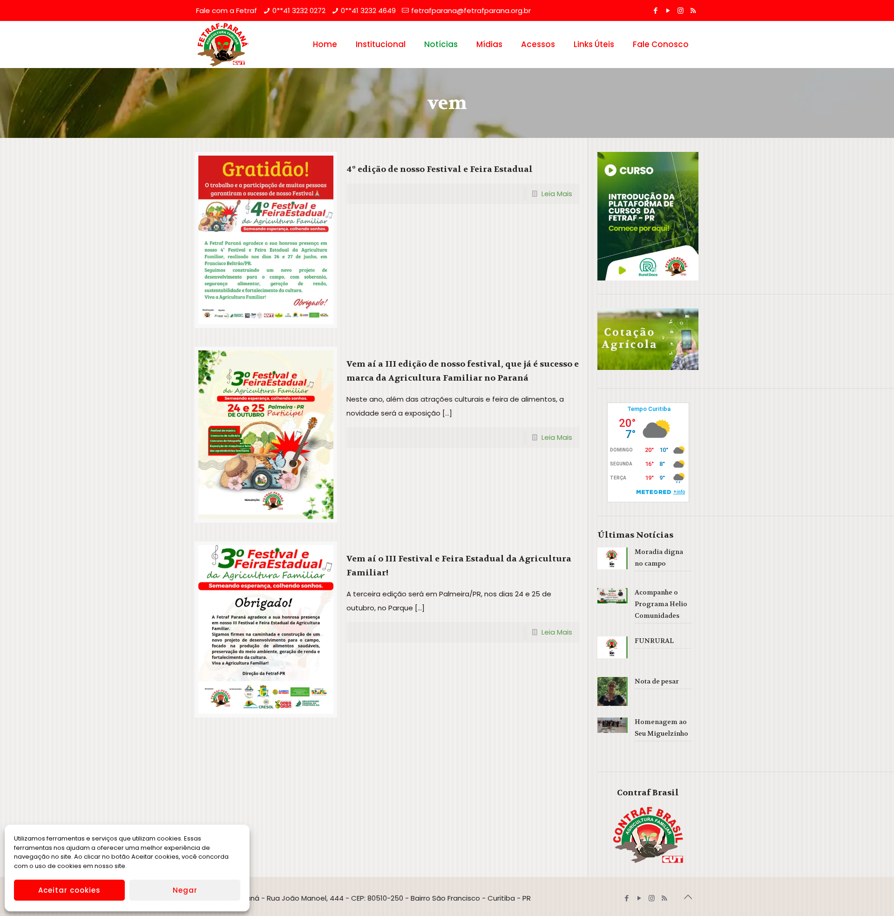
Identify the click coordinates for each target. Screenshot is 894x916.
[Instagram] (680, 10)
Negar (185, 890)
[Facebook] (655, 10)
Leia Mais (557, 193)
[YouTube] (668, 10)
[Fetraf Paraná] (223, 44)
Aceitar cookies (69, 890)
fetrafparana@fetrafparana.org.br (471, 10)
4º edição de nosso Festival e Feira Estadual (439, 169)
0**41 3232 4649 (368, 10)
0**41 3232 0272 (298, 10)
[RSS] (693, 10)
